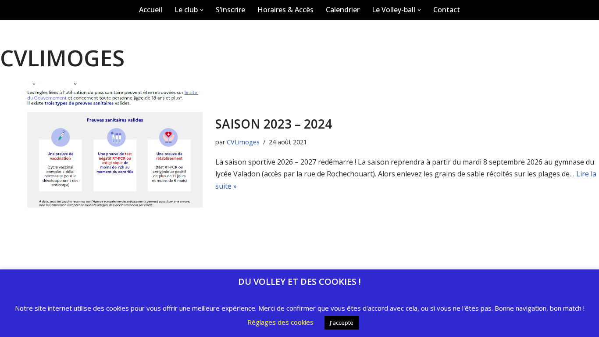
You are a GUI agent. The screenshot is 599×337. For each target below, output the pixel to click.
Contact (446, 9)
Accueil (150, 9)
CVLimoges (243, 142)
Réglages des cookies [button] (280, 322)
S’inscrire (230, 9)
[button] (201, 10)
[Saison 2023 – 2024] (103, 153)
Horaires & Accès (285, 9)
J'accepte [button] (341, 322)
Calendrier (343, 9)
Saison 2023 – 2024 (273, 123)
